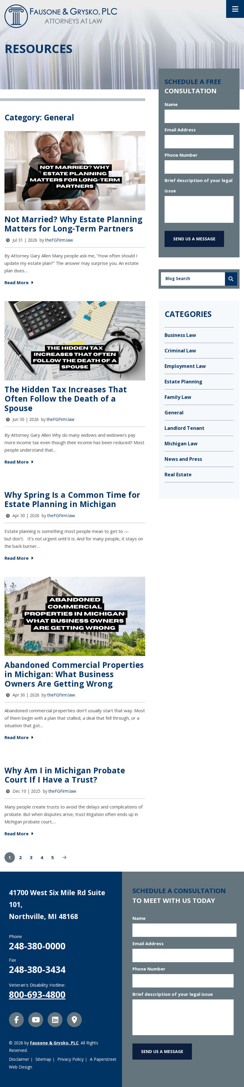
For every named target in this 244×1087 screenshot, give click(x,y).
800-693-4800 (37, 994)
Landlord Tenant (184, 428)
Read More (17, 282)
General (174, 413)
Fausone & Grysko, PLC (54, 1043)
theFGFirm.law (59, 240)
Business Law (180, 335)
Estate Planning (183, 382)
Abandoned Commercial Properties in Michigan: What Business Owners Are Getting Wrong (74, 674)
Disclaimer (19, 1059)
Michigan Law (181, 444)
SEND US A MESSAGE (194, 239)
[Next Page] (64, 857)
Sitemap (43, 1059)
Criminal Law (180, 351)
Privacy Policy (70, 1059)
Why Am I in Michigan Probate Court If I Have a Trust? (64, 775)
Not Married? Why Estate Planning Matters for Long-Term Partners (73, 224)
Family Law (178, 397)
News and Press (183, 459)
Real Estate (178, 475)
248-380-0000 (37, 946)
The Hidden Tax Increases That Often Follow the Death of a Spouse (65, 398)
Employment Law (185, 366)
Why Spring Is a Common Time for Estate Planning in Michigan (72, 499)
